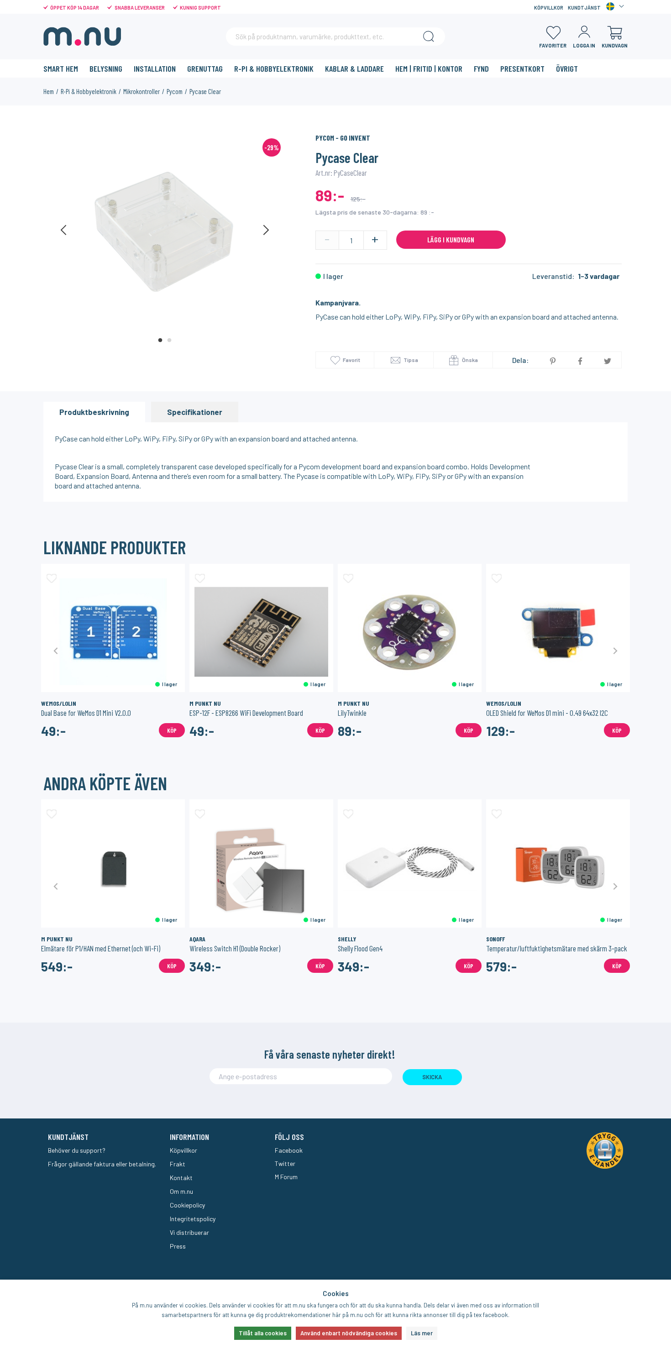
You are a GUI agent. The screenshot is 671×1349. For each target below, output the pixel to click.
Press (178, 1246)
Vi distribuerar (189, 1232)
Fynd (481, 68)
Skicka (432, 1077)
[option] (164, 230)
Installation (155, 68)
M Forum (286, 1177)
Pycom (175, 91)
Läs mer (422, 1333)
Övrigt (567, 68)
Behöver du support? (76, 1150)
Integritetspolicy (192, 1219)
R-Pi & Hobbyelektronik (274, 68)
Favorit (351, 360)
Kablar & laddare (354, 68)
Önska (469, 360)
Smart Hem (60, 68)
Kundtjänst (584, 7)
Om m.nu (181, 1191)
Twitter (285, 1163)
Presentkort (522, 68)
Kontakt (181, 1177)
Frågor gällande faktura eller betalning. (102, 1164)
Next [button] (265, 230)
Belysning (105, 68)
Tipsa (410, 360)
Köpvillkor (548, 7)
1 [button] (160, 340)
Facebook (289, 1150)
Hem (48, 91)
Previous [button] (64, 230)
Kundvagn (615, 45)
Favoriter (552, 45)
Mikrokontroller (141, 91)
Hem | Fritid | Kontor (428, 68)
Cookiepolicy (187, 1205)
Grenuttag (205, 68)
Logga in (584, 45)
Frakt (177, 1164)
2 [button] (169, 340)
